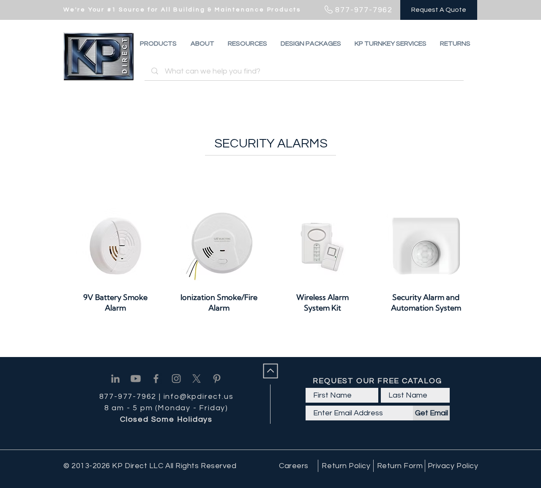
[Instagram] (176, 378)
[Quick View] (116, 246)
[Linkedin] (115, 378)
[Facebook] (156, 378)
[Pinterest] (217, 378)
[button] (455, 43)
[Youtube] (136, 378)
